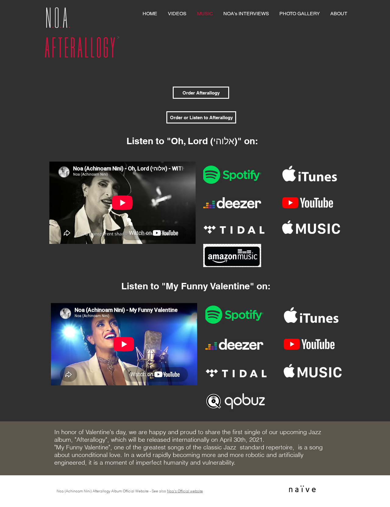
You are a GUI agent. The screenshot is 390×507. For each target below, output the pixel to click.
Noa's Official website (185, 491)
